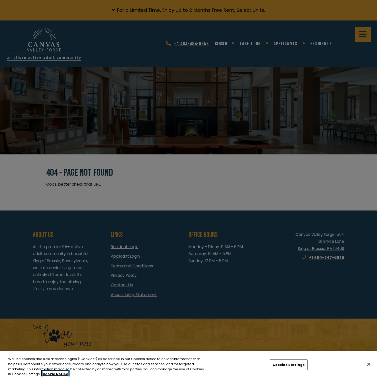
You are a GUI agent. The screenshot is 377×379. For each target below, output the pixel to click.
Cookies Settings (289, 364)
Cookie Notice (55, 373)
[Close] (368, 364)
